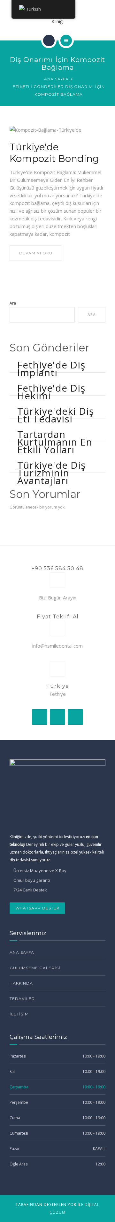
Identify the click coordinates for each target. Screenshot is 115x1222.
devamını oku (35, 253)
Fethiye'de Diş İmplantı (51, 368)
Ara (13, 303)
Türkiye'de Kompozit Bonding (54, 152)
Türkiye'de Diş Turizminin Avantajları (51, 472)
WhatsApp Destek (37, 908)
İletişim (19, 1014)
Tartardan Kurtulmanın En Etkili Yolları (54, 442)
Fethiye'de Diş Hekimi (51, 391)
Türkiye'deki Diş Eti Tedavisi (55, 414)
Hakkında (21, 983)
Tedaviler (22, 998)
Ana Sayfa (56, 78)
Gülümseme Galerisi (35, 967)
